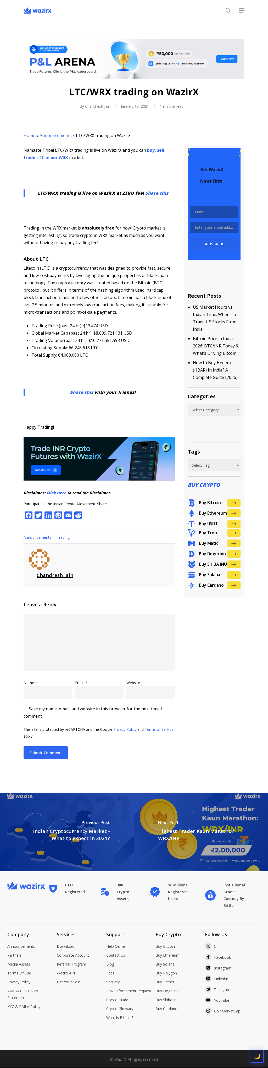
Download (65, 946)
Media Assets (18, 964)
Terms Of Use (19, 973)
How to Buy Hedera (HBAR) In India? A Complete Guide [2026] (215, 370)
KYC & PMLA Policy (23, 1006)
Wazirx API (66, 973)
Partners (14, 955)
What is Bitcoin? (119, 1017)
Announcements (56, 135)
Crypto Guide (117, 999)
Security (113, 981)
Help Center (116, 946)
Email (81, 682)
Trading (63, 537)
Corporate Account (73, 955)
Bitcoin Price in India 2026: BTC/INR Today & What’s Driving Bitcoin (216, 346)
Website (133, 682)
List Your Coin (68, 981)
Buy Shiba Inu (166, 999)
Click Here (56, 492)
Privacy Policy (124, 729)
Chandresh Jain (97, 106)
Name (30, 682)
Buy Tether (164, 981)
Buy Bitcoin (165, 946)
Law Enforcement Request (128, 990)
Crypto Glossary (119, 1008)
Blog (110, 964)
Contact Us (115, 955)
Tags (194, 451)
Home (29, 135)
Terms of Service (159, 729)
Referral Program (71, 964)
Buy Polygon (166, 973)
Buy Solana (165, 964)
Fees (110, 973)
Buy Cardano (166, 1008)
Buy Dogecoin (167, 990)
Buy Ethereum (167, 955)
